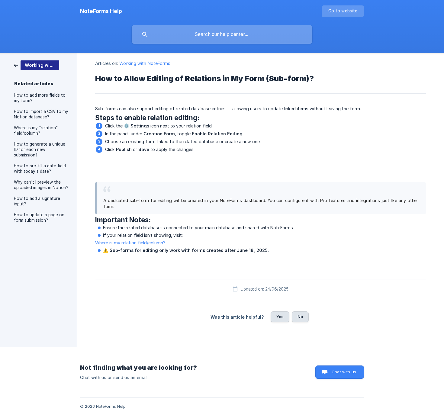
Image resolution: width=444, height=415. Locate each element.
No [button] (300, 316)
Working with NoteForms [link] (144, 63)
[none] (101, 11)
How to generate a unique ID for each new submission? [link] (39, 149)
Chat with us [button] (344, 371)
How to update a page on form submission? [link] (39, 217)
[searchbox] (222, 34)
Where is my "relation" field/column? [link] (36, 130)
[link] (36, 65)
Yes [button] (280, 316)
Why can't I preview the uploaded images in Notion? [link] (41, 185)
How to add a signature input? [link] (37, 201)
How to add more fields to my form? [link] (40, 98)
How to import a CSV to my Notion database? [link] (41, 114)
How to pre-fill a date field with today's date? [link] (40, 168)
